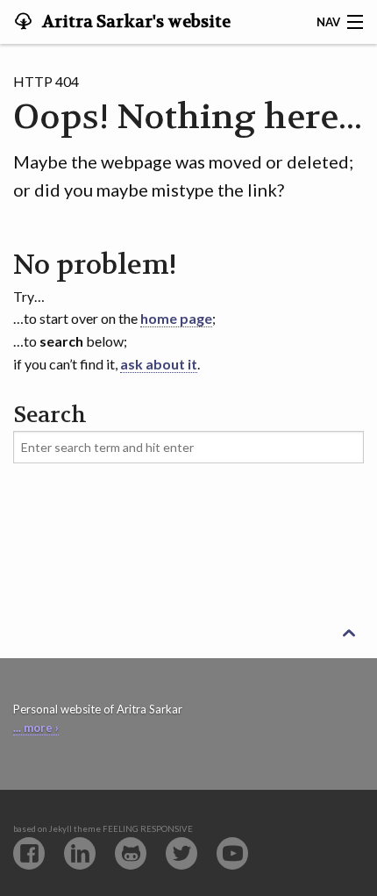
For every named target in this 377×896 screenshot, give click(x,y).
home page (176, 318)
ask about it (158, 363)
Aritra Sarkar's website (135, 21)
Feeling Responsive (148, 829)
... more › (36, 727)
